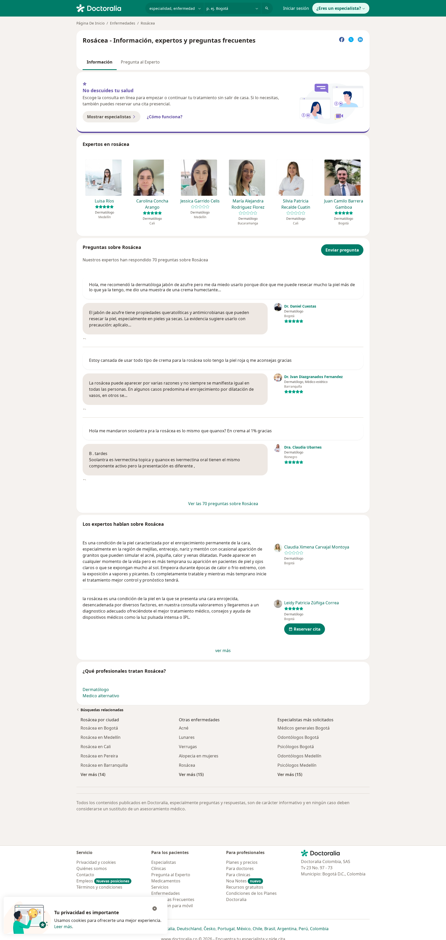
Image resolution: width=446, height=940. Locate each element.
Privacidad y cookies (96, 862)
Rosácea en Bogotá (99, 728)
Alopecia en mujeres (198, 756)
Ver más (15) (191, 774)
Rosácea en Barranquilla (104, 765)
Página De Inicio (90, 23)
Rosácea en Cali (96, 746)
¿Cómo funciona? (164, 117)
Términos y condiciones (99, 887)
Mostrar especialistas (109, 117)
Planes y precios (242, 862)
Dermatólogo (96, 689)
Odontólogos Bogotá (298, 737)
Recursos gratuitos (244, 887)
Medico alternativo (101, 696)
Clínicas (158, 868)
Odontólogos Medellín (299, 756)
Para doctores (240, 868)
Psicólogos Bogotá (295, 746)
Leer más (63, 926)
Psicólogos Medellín (296, 765)
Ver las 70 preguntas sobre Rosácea (223, 503)
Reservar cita (307, 629)
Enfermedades (122, 23)
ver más (223, 650)
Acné (183, 728)
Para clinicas (238, 875)
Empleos (102, 881)
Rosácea (187, 765)
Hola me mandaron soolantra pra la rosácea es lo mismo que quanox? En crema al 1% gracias (180, 431)
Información (100, 62)
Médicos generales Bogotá (303, 728)
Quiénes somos (91, 868)
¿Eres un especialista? (338, 8)
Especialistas (163, 862)
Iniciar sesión (296, 8)
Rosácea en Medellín (101, 737)
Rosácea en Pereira (99, 756)
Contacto (85, 875)
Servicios (160, 887)
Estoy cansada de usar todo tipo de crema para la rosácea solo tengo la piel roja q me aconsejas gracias (190, 360)
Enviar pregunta (342, 250)
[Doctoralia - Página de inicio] (108, 8)
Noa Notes (243, 881)
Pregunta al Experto (140, 62)
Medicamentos (165, 881)
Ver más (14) (93, 774)
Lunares (187, 737)
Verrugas (188, 746)
